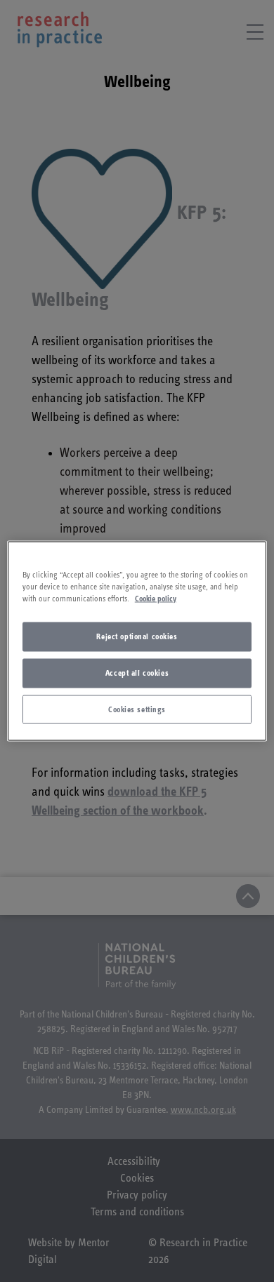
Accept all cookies (137, 672)
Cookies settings (137, 709)
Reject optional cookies (136, 636)
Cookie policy (155, 598)
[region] (137, 641)
